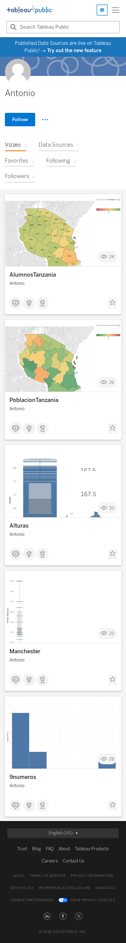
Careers (50, 861)
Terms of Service (48, 876)
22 (111, 633)
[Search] (12, 27)
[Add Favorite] (113, 303)
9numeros (22, 777)
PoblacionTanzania (33, 400)
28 (111, 759)
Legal (19, 876)
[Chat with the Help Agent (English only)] (102, 10)
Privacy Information (92, 876)
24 (111, 256)
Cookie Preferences (32, 900)
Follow (20, 119)
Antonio (16, 283)
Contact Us (73, 861)
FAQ (50, 849)
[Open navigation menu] (115, 10)
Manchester (24, 651)
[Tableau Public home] (29, 10)
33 (111, 508)
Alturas (18, 525)
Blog (36, 849)
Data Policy (22, 888)
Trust (22, 849)
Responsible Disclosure (65, 888)
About (64, 849)
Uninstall (105, 888)
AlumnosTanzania (32, 274)
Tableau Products (92, 849)
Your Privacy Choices (92, 900)
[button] (47, 916)
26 (111, 382)
